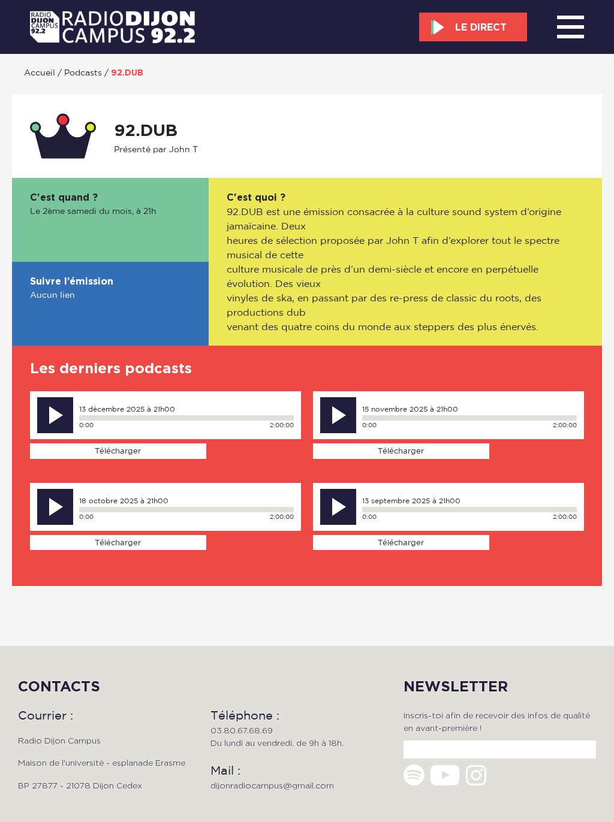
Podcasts (83, 72)
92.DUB (127, 72)
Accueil (39, 72)
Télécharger (118, 450)
